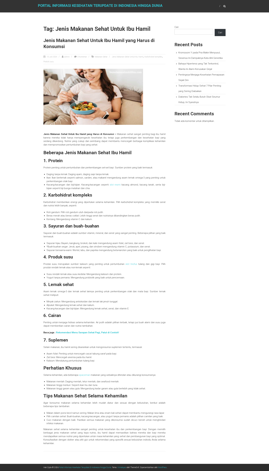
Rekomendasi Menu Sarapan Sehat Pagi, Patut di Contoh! (87, 332)
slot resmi (115, 184)
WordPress (162, 467)
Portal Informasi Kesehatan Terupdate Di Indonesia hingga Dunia (100, 6)
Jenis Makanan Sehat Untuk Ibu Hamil (127, 57)
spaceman (84, 375)
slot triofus (131, 264)
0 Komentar (82, 57)
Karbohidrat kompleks (153, 57)
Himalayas (121, 467)
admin (67, 57)
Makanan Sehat (101, 57)
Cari (177, 27)
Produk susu (48, 62)
